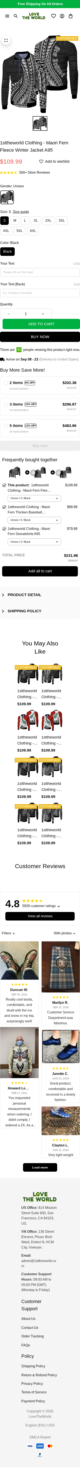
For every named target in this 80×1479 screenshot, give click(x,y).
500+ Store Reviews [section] (34, 172)
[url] (40, 1263)
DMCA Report (40, 1437)
